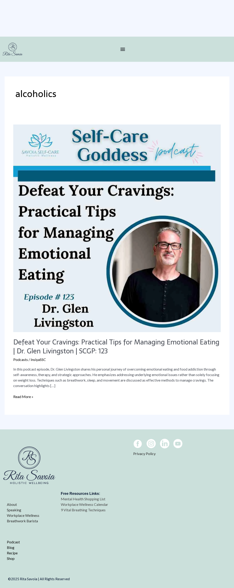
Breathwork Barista (22, 521)
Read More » (23, 396)
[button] (123, 49)
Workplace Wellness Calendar (85, 504)
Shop (11, 558)
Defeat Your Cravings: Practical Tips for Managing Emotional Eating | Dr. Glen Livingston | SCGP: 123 (116, 346)
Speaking (14, 510)
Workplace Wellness (23, 515)
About (12, 504)
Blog (10, 547)
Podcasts (20, 359)
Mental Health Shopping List (83, 499)
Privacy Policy (144, 453)
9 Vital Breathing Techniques (83, 510)
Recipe (12, 553)
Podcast (13, 542)
